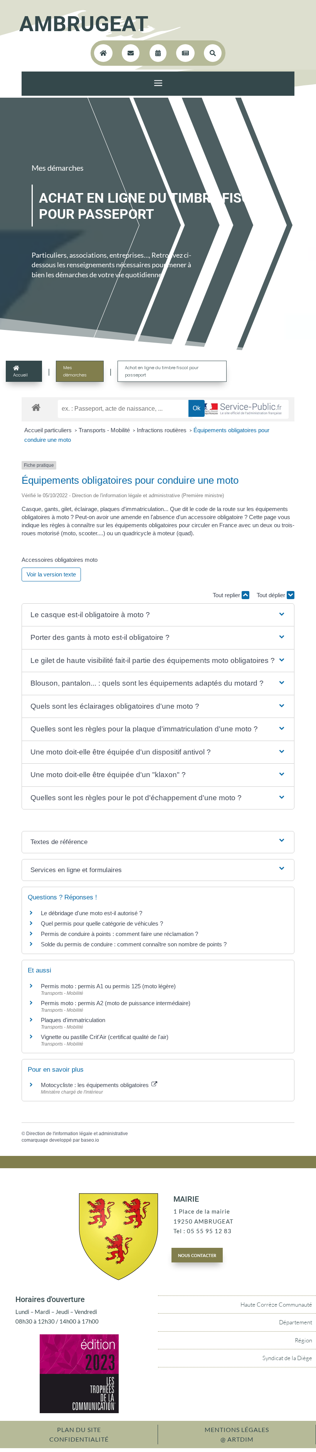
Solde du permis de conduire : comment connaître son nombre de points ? (134, 944)
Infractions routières (162, 430)
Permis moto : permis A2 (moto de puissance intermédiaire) (115, 1003)
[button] (158, 615)
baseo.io (90, 1140)
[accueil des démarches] (36, 407)
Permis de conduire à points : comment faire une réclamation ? (119, 934)
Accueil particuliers (48, 430)
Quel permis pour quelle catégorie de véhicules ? (102, 923)
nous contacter (197, 1254)
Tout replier (227, 595)
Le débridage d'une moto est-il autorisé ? (91, 913)
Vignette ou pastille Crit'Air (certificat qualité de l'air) (104, 1037)
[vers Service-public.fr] (240, 409)
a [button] (158, 83)
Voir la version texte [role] (51, 574)
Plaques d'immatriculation (73, 1020)
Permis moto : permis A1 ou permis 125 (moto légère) (108, 986)
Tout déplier (272, 595)
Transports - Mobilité (105, 430)
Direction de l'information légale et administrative (77, 1133)
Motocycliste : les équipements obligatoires (95, 1085)
